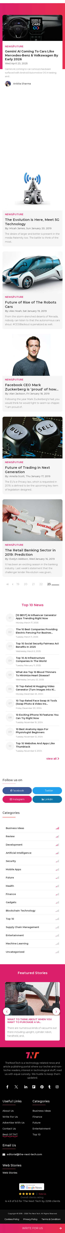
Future (36, 1122)
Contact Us (9, 1128)
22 (41, 584)
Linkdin (48, 799)
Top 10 (36, 1134)
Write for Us (10, 1116)
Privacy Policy (30, 1219)
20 (25, 584)
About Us (8, 1110)
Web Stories (9, 1172)
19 (17, 584)
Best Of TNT (10, 1134)
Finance (37, 1116)
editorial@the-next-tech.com (24, 1154)
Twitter (48, 790)
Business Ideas (41, 1110)
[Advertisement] (32, 128)
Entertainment (41, 1128)
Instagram (18, 799)
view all (51, 758)
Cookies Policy (11, 1219)
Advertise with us (13, 1122)
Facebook (18, 790)
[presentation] (6, 1011)
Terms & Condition (51, 1219)
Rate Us (42, 1194)
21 (33, 584)
